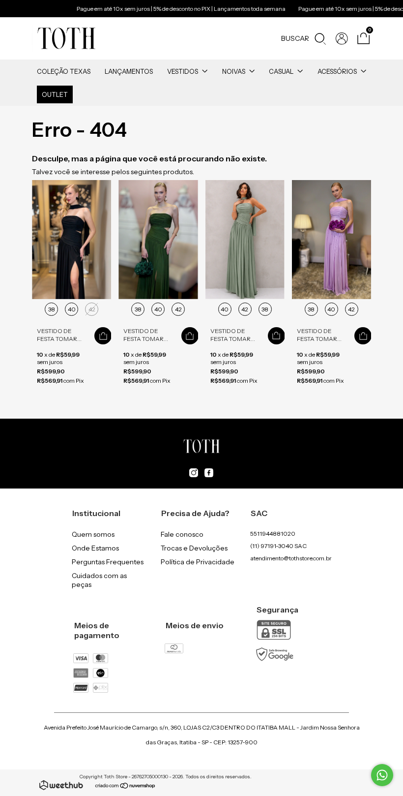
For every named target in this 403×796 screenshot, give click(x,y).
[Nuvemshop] (125, 786)
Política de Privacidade (197, 561)
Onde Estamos (95, 548)
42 (91, 309)
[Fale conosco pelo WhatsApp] (382, 775)
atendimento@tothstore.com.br (291, 558)
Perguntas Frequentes (108, 561)
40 (72, 309)
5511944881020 (272, 533)
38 (51, 309)
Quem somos (93, 534)
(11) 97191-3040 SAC (278, 546)
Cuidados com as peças (99, 580)
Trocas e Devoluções (194, 548)
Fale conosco (182, 534)
